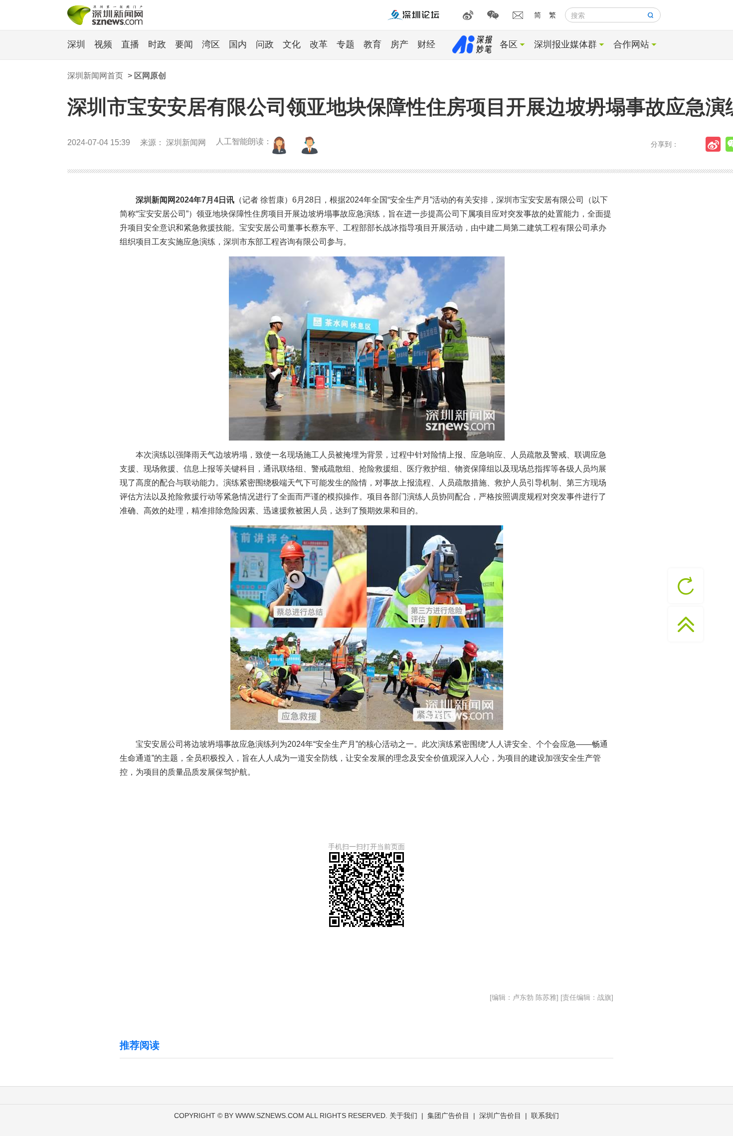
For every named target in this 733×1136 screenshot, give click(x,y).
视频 (103, 44)
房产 (399, 44)
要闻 (184, 44)
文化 (292, 44)
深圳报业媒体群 (565, 44)
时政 (157, 44)
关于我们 (403, 1116)
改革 (319, 44)
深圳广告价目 (500, 1116)
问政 (265, 44)
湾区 (211, 44)
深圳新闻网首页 (95, 75)
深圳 (76, 44)
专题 (346, 44)
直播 (130, 44)
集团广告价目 (448, 1116)
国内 (238, 44)
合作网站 (631, 44)
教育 (372, 44)
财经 (426, 44)
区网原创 (150, 75)
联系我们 (545, 1116)
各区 (509, 44)
